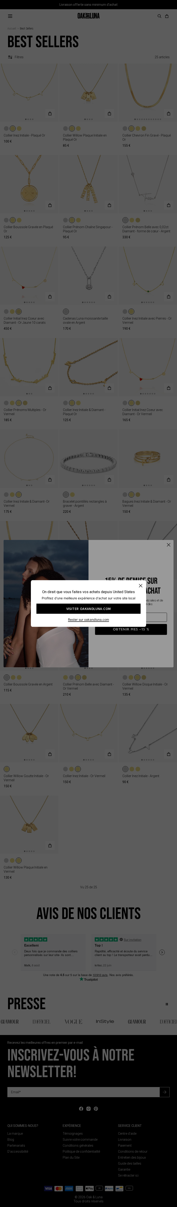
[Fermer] (140, 586)
